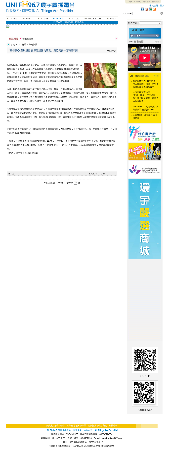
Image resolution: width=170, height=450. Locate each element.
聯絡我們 (102, 425)
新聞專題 (68, 22)
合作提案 (92, 425)
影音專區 (79, 22)
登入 (162, 5)
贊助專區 (81, 425)
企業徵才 (71, 425)
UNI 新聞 (21, 44)
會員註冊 (153, 5)
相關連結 (113, 425)
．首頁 (129, 1)
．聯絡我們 (154, 1)
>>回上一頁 (110, 50)
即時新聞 (57, 22)
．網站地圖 (145, 1)
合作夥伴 (60, 425)
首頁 (12, 44)
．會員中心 (136, 1)
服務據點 (50, 425)
